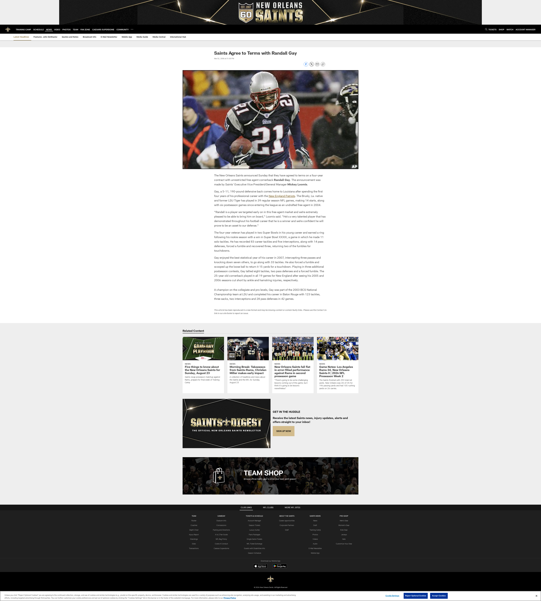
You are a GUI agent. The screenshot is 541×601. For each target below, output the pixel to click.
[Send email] (317, 66)
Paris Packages (254, 534)
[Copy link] (323, 64)
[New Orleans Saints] (270, 579)
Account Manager (254, 521)
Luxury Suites (254, 530)
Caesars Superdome (221, 548)
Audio (315, 544)
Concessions (221, 525)
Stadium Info (221, 521)
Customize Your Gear (344, 544)
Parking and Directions (221, 530)
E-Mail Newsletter (315, 548)
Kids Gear (344, 530)
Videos (315, 539)
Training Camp (315, 530)
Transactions (194, 548)
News (315, 521)
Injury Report (194, 534)
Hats (344, 539)
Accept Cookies (439, 596)
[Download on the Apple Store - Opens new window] (260, 566)
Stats (194, 544)
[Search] (486, 29)
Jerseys (344, 534)
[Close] (536, 596)
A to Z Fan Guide (221, 534)
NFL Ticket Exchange (254, 544)
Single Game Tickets (254, 539)
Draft (315, 525)
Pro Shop (344, 516)
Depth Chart (194, 530)
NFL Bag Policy (221, 539)
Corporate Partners (287, 525)
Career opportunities (287, 521)
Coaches (194, 525)
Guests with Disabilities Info (254, 548)
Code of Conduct (221, 544)
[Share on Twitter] (311, 66)
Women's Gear (343, 525)
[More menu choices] (132, 29)
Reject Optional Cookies (415, 596)
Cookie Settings (392, 596)
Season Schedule (254, 553)
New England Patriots (282, 196)
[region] (270, 596)
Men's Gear (344, 521)
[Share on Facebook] (306, 66)
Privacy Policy (230, 598)
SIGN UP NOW (283, 431)
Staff (287, 530)
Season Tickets (254, 525)
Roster (193, 521)
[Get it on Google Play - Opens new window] (280, 567)
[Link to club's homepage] (8, 29)
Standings (194, 539)
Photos (315, 534)
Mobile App (315, 553)
